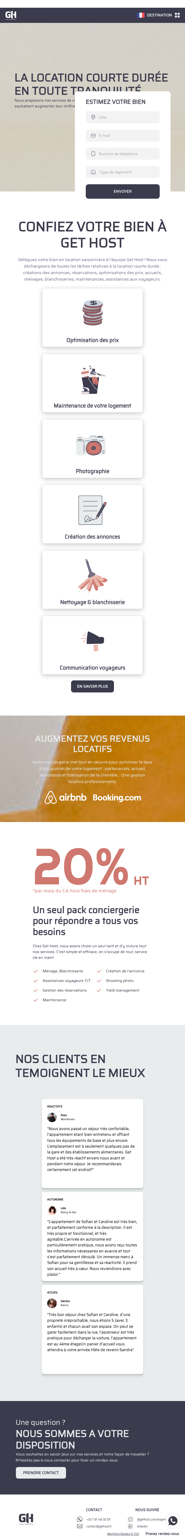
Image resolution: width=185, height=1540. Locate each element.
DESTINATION (159, 15)
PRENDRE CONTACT (41, 1473)
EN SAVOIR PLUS (92, 686)
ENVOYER (123, 191)
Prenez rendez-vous (162, 1534)
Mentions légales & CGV (123, 1534)
